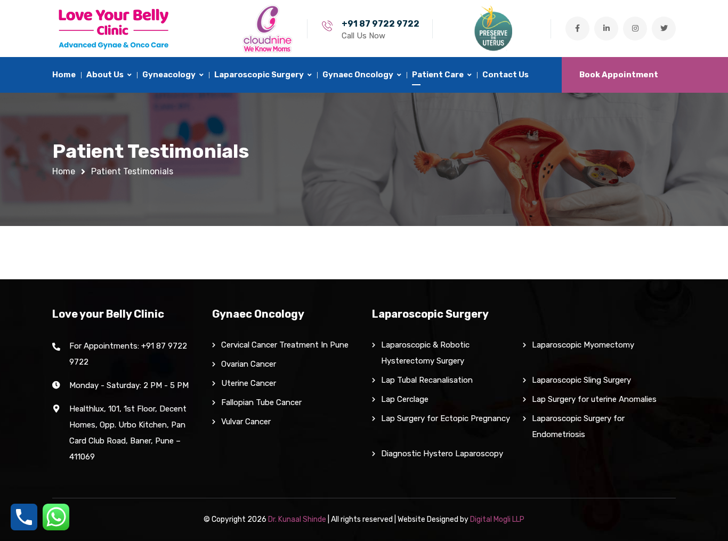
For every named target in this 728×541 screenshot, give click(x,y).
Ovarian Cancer (248, 364)
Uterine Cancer (248, 383)
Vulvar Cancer (246, 421)
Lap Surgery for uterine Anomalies (594, 399)
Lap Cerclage (404, 399)
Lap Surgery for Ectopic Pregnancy (445, 418)
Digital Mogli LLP (497, 519)
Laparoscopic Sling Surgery (581, 380)
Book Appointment (618, 74)
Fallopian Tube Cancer (261, 402)
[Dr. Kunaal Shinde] (113, 28)
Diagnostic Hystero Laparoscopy (442, 453)
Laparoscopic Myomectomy (583, 345)
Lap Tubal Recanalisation (428, 380)
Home (63, 171)
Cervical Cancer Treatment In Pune (285, 345)
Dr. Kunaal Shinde (297, 519)
